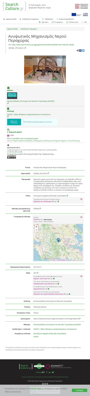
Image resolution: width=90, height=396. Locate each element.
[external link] (8, 103)
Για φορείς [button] (58, 22)
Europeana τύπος (23, 313)
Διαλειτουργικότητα (66, 19)
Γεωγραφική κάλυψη (22, 217)
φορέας (10, 90)
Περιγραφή (26, 179)
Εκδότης (27, 301)
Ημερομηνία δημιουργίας (20, 267)
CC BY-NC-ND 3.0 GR (14, 152)
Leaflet (53, 260)
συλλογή (10, 111)
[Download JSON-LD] (25, 48)
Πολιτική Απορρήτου (37, 377)
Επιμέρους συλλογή (22, 333)
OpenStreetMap (61, 260)
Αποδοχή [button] (79, 390)
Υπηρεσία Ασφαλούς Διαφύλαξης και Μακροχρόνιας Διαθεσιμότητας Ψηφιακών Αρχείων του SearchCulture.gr (46, 141)
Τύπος (27, 196)
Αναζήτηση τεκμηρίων (30, 19)
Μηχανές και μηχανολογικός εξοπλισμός (48, 294)
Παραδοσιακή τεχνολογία (42, 284)
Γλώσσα (27, 307)
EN (86, 22)
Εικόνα (35, 336)
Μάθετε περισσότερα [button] (13, 392)
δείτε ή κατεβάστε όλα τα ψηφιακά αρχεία (22, 138)
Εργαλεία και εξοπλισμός (42, 201)
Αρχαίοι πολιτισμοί (40, 278)
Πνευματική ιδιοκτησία (61, 377)
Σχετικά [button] (44, 22)
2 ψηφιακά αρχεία (14, 132)
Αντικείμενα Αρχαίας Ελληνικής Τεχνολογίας (49, 333)
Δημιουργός (25, 173)
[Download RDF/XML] (16, 48)
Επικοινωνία (73, 22)
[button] (58, 240)
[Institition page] (8, 88)
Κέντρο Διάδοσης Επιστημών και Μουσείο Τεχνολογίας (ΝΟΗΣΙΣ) (30, 101)
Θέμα (28, 273)
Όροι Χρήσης (49, 377)
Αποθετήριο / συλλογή (21, 329)
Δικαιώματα (25, 319)
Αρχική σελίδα (10, 19)
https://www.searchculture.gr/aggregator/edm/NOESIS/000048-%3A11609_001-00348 (43, 45)
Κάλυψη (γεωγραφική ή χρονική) (21, 210)
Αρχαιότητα (37, 289)
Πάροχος (26, 324)
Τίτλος (27, 167)
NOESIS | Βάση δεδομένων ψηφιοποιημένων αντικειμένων (29, 114)
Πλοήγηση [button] (48, 19)
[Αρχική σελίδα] (26, 6)
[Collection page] (8, 109)
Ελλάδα (36, 219)
